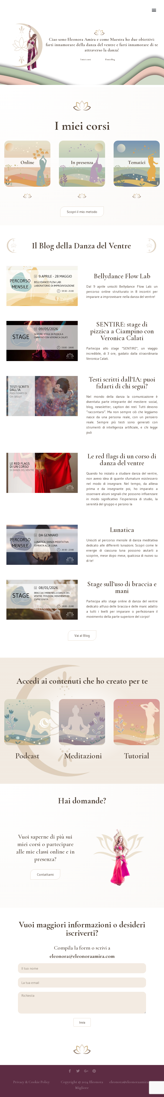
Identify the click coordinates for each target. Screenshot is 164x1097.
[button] (154, 9)
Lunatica (122, 530)
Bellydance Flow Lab (122, 276)
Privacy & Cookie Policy (31, 1082)
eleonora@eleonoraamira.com (132, 1082)
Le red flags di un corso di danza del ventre (122, 459)
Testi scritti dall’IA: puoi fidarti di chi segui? (122, 382)
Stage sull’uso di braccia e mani (122, 587)
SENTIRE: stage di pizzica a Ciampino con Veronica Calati (122, 331)
